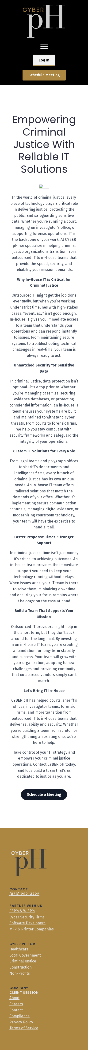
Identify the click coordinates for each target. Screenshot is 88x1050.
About (14, 998)
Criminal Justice (22, 961)
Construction (20, 967)
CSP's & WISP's (22, 911)
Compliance (19, 1016)
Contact (16, 1010)
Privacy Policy (21, 1022)
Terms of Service (23, 1028)
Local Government (25, 955)
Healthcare (19, 949)
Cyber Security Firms (27, 917)
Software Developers (27, 923)
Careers (16, 1004)
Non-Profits (19, 973)
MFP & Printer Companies (31, 929)
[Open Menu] (44, 46)
